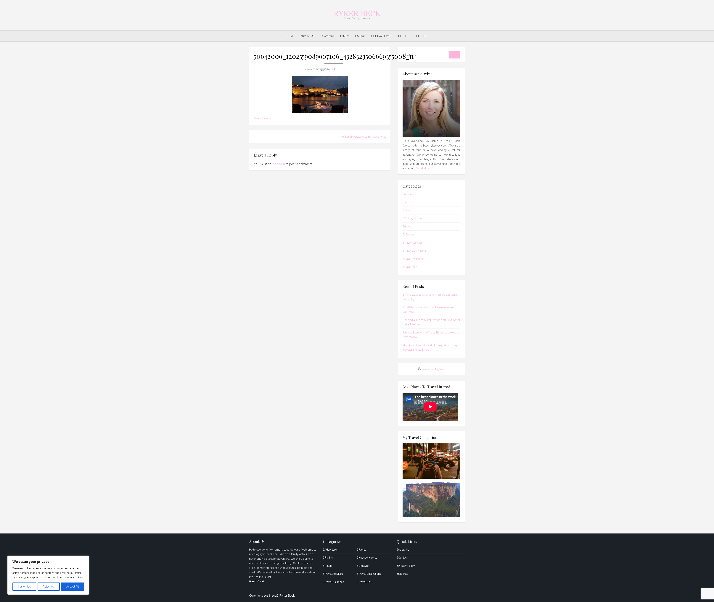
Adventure (308, 36)
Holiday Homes (381, 36)
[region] (48, 575)
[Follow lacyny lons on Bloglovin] (431, 369)
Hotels (403, 36)
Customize (24, 586)
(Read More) (423, 168)
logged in (278, 164)
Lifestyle (421, 36)
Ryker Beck (329, 69)
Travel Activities (413, 242)
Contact (402, 557)
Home (290, 36)
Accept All (72, 586)
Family (344, 36)
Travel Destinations (415, 250)
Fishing (360, 36)
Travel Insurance (414, 258)
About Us (403, 549)
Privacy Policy (406, 565)
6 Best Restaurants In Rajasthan (363, 136)
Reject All (48, 586)
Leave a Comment (262, 118)
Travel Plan (410, 266)
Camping (328, 36)
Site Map (403, 573)
